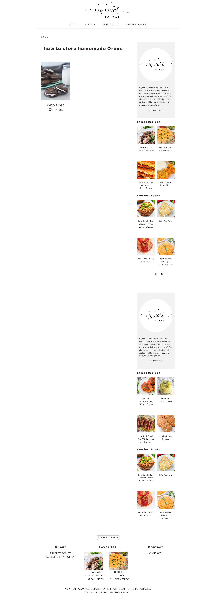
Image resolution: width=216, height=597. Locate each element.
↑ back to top (108, 537)
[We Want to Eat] (108, 16)
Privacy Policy (60, 553)
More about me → (156, 110)
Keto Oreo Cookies (56, 107)
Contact (155, 553)
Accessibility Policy (60, 557)
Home (44, 37)
